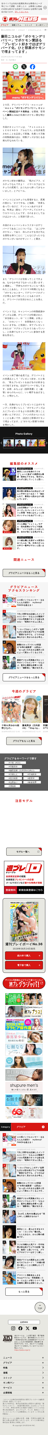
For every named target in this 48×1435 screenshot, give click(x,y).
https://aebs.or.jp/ (22, 1350)
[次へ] (46, 443)
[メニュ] (44, 19)
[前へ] (1, 443)
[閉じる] (45, 7)
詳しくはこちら (22, 12)
